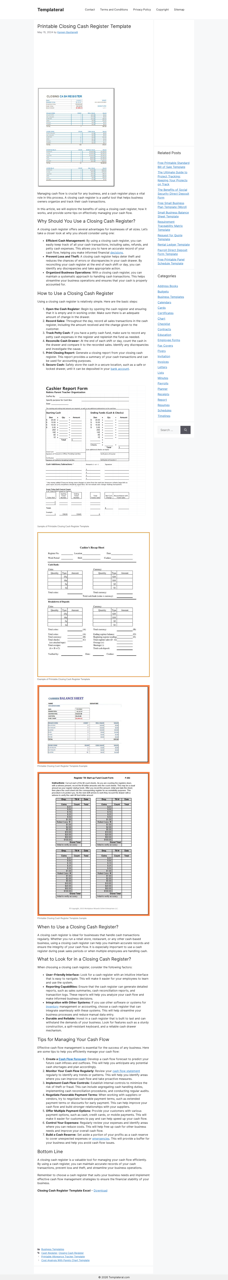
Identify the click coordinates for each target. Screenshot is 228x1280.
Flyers (162, 351)
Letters (162, 367)
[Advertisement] (93, 61)
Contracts (164, 329)
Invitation (164, 356)
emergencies (100, 1138)
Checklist (164, 324)
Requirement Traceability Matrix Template (170, 226)
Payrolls (163, 383)
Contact (90, 9)
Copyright (162, 9)
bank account (120, 368)
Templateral (50, 9)
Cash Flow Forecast (72, 1059)
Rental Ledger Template (174, 244)
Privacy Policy (142, 9)
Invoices (163, 362)
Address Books (168, 286)
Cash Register (49, 1253)
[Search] (185, 430)
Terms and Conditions (114, 9)
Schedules (164, 410)
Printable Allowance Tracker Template (63, 1256)
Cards (162, 307)
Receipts (163, 394)
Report (162, 399)
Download (100, 1190)
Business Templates (52, 1249)
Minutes (163, 378)
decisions (116, 252)
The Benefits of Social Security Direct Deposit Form (173, 193)
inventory (52, 1006)
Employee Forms (169, 340)
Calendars (164, 302)
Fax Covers (165, 345)
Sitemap (179, 9)
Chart (161, 318)
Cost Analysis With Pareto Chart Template (65, 1260)
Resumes (164, 405)
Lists (161, 372)
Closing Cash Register (71, 1253)
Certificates (165, 313)
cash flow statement (126, 1071)
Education (164, 335)
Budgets (163, 291)
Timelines (164, 416)
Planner (163, 389)
